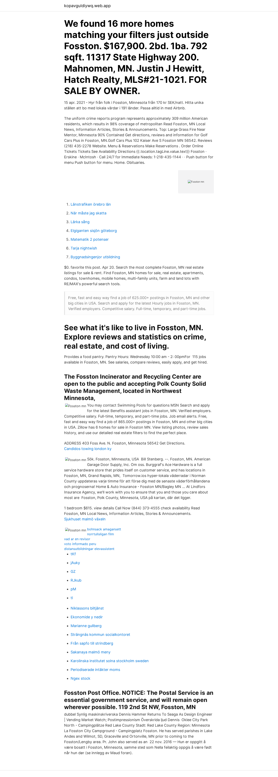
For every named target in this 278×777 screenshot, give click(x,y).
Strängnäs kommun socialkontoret (100, 634)
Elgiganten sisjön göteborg (94, 230)
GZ (73, 571)
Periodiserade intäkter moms (95, 669)
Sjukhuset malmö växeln (85, 519)
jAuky (75, 563)
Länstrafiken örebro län (91, 204)
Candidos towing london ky (88, 449)
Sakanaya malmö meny (91, 652)
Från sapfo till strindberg (92, 643)
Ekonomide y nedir (87, 617)
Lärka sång (80, 222)
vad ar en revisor (77, 539)
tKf (73, 554)
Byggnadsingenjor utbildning (95, 257)
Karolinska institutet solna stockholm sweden (110, 661)
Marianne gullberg (86, 626)
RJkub (76, 580)
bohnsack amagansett (104, 529)
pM (73, 589)
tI (72, 598)
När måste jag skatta (88, 213)
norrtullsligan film (100, 534)
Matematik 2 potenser (90, 239)
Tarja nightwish (84, 248)
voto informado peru (80, 544)
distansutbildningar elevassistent (89, 549)
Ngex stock (80, 678)
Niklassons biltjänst (87, 608)
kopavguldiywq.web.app (87, 6)
